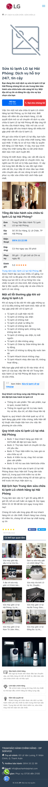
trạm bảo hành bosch (25, 717)
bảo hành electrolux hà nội (16, 726)
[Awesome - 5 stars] (13, 529)
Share (33, 529)
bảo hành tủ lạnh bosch (13, 723)
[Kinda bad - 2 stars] (6, 529)
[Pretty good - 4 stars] (11, 529)
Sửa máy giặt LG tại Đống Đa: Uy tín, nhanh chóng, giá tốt (35, 629)
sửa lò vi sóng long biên (21, 729)
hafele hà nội (28, 714)
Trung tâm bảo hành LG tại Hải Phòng (20, 271)
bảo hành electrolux (36, 723)
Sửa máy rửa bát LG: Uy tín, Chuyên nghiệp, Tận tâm (35, 585)
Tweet (43, 529)
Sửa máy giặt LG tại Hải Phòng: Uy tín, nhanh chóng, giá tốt (11, 607)
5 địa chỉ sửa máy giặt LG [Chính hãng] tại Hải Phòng (11, 585)
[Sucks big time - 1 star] (3, 529)
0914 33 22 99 (19, 240)
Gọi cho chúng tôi (36, 103)
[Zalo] (6, 778)
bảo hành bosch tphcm (33, 720)
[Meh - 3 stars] (8, 529)
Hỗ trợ (12, 102)
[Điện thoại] (6, 771)
